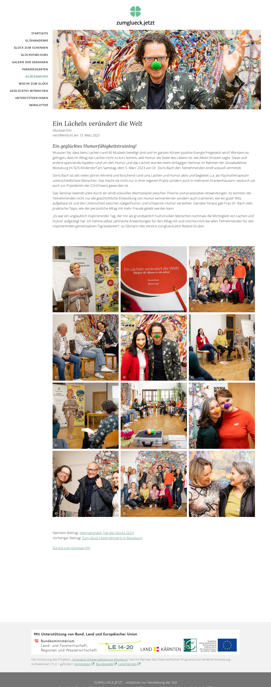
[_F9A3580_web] (222, 347)
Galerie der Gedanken (30, 62)
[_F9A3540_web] (154, 279)
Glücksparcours (34, 55)
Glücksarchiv (37, 76)
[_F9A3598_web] (154, 416)
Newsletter (38, 105)
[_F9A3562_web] (86, 416)
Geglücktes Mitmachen (29, 91)
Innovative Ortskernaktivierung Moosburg (100, 659)
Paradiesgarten (35, 69)
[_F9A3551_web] (86, 347)
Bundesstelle (106, 664)
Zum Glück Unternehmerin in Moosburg (112, 538)
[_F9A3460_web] (154, 484)
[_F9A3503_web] (86, 484)
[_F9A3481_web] (222, 416)
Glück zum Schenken (31, 47)
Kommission (84, 664)
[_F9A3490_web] (222, 484)
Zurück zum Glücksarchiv (71, 548)
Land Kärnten (129, 664)
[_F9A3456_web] (222, 279)
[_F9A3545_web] (86, 279)
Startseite (39, 33)
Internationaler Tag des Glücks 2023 (107, 532)
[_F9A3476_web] (154, 347)
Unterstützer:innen (31, 98)
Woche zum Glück (33, 83)
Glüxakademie (36, 40)
